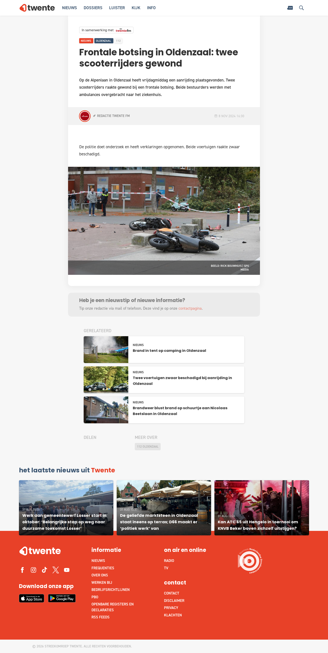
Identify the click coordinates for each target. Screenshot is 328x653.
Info (151, 7)
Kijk (136, 7)
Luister (117, 7)
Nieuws (69, 7)
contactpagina (190, 308)
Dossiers (93, 7)
